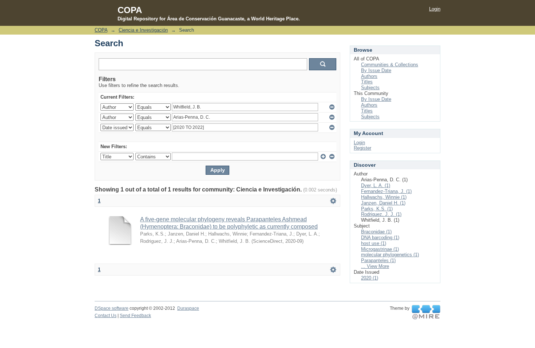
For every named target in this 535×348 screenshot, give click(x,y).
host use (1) (373, 243)
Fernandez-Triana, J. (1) (386, 191)
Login (434, 9)
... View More (375, 266)
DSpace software (111, 308)
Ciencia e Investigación (143, 30)
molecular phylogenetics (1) (390, 254)
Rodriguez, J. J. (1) (381, 214)
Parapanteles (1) (378, 260)
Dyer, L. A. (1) (375, 185)
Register (362, 148)
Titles (367, 81)
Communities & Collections (389, 64)
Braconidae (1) (376, 231)
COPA (101, 30)
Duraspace (188, 308)
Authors (369, 76)
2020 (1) (369, 278)
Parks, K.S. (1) (377, 208)
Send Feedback (135, 315)
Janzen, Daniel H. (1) (383, 203)
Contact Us (105, 315)
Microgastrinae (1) (380, 249)
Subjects (370, 87)
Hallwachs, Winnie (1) (384, 197)
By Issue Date (376, 70)
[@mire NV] (426, 312)
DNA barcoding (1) (380, 237)
